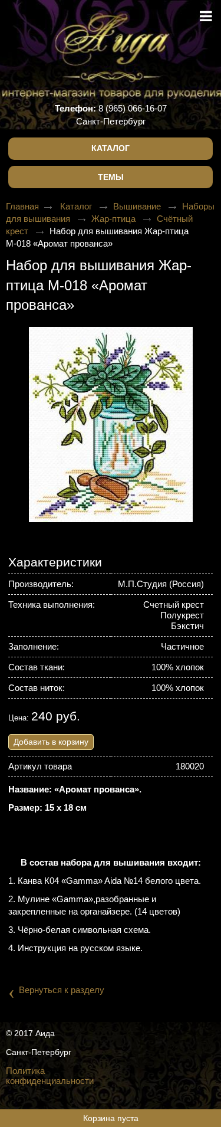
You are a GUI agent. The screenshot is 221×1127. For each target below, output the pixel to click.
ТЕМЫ (111, 177)
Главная (22, 206)
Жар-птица (114, 219)
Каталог (110, 148)
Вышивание (138, 206)
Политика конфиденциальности (50, 1076)
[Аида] (110, 41)
